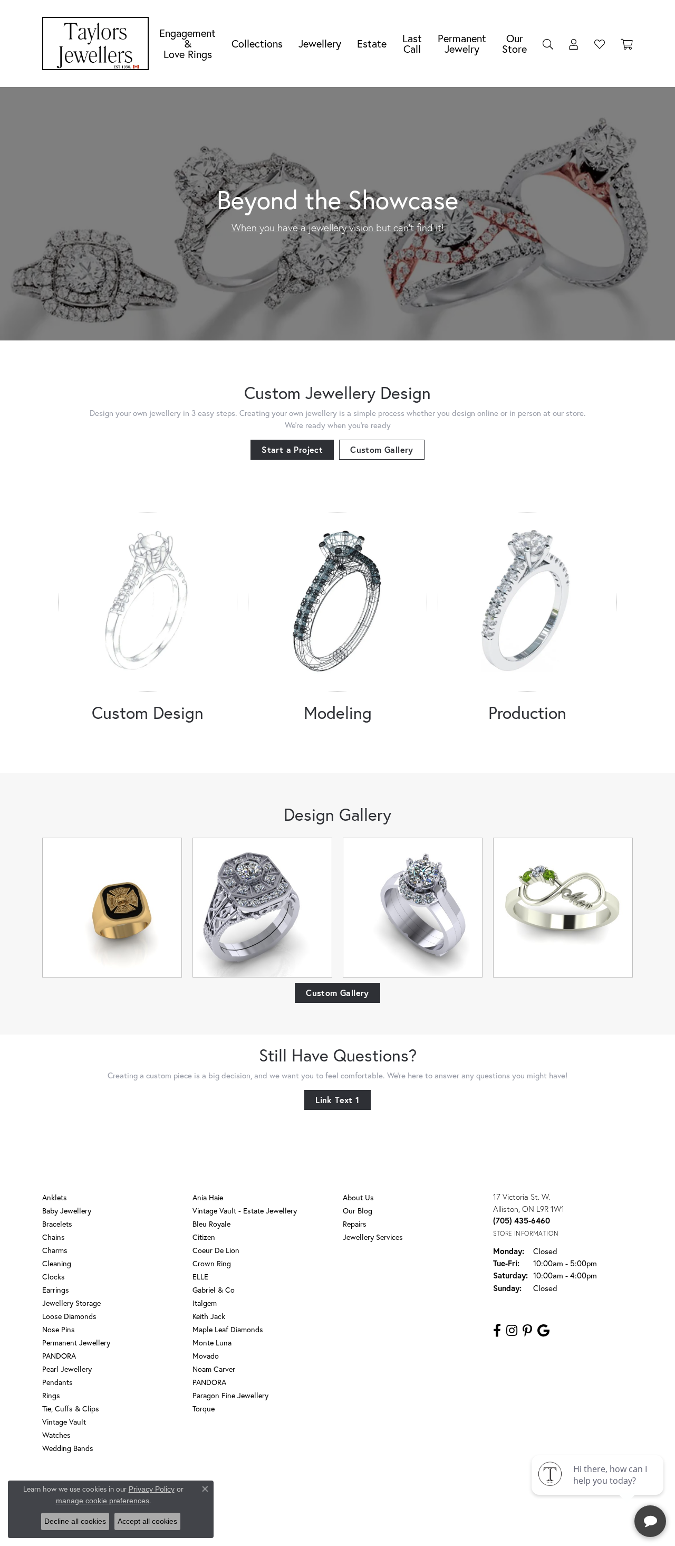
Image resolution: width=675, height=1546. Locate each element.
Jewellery (319, 43)
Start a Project (292, 449)
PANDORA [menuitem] (59, 1356)
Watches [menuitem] (56, 1435)
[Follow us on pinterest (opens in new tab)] (527, 1330)
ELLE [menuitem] (200, 1277)
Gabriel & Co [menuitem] (213, 1290)
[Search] (548, 43)
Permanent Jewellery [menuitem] (76, 1343)
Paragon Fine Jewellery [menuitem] (230, 1395)
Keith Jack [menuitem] (208, 1316)
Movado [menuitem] (205, 1356)
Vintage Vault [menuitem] (64, 1422)
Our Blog (357, 1211)
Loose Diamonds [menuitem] (69, 1316)
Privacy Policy (289, 1491)
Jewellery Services (373, 1237)
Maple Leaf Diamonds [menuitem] (227, 1329)
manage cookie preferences (102, 1500)
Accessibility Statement (422, 1491)
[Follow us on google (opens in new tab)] (543, 1330)
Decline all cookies (75, 1521)
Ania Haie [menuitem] (207, 1197)
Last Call (412, 43)
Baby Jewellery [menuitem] (66, 1211)
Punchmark (355, 1525)
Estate (372, 43)
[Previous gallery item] (64, 907)
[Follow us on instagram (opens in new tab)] (511, 1330)
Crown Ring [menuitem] (211, 1263)
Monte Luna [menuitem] (212, 1343)
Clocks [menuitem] (53, 1277)
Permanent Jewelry (462, 43)
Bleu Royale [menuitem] (211, 1224)
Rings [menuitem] (51, 1395)
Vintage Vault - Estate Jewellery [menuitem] (244, 1211)
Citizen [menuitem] (203, 1237)
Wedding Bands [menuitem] (67, 1448)
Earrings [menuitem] (55, 1290)
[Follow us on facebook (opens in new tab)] (497, 1330)
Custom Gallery (381, 449)
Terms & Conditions (348, 1491)
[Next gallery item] (610, 907)
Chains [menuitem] (53, 1237)
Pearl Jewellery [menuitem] (67, 1369)
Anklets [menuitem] (54, 1197)
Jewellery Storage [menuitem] (71, 1303)
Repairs (355, 1224)
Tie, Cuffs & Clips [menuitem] (70, 1408)
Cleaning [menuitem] (56, 1263)
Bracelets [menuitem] (57, 1224)
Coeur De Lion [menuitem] (215, 1250)
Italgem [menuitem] (204, 1303)
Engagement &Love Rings (187, 43)
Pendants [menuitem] (57, 1382)
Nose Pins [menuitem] (58, 1329)
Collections (257, 43)
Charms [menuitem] (55, 1250)
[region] (337, 908)
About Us (358, 1197)
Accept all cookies (147, 1521)
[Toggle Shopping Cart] (627, 43)
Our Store (514, 43)
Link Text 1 (337, 1099)
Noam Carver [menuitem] (213, 1369)
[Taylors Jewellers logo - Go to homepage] (98, 43)
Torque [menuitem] (203, 1408)
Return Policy (238, 1491)
